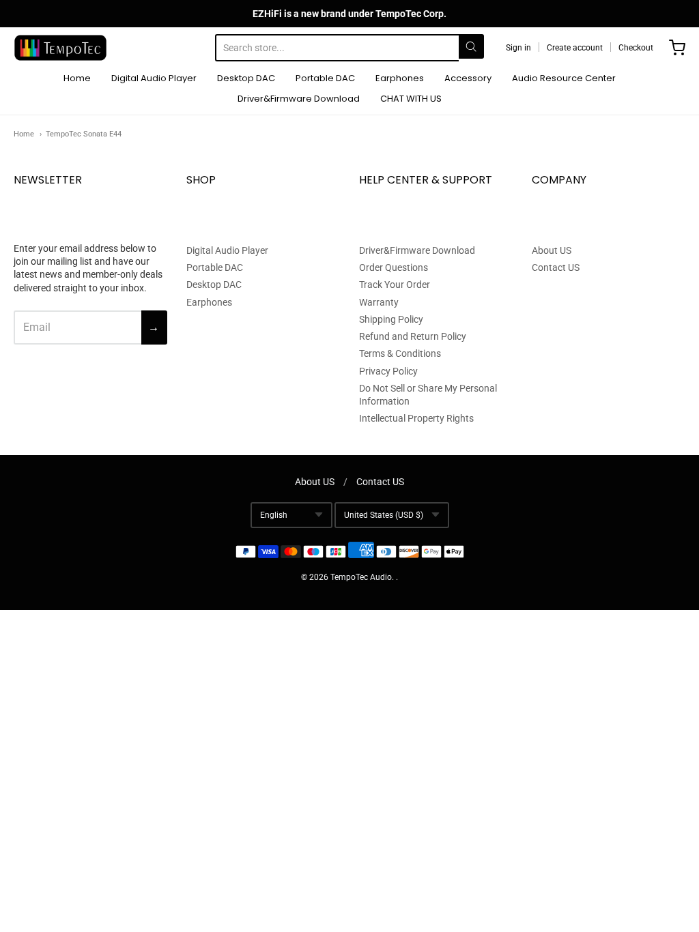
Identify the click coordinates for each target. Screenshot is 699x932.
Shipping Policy (391, 319)
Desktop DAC (246, 78)
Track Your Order (394, 284)
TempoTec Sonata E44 (84, 134)
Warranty (379, 302)
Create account (575, 48)
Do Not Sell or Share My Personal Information (428, 395)
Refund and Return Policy (412, 336)
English (273, 515)
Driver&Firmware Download (299, 98)
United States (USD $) (383, 515)
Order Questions (393, 267)
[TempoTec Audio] (60, 47)
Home (77, 78)
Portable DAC (325, 78)
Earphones (399, 78)
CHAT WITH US (411, 98)
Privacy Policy (388, 371)
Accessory (467, 78)
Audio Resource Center (564, 78)
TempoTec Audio (361, 577)
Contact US (556, 267)
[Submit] (471, 46)
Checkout (635, 48)
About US (551, 250)
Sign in (518, 48)
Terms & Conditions (400, 353)
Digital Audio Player (154, 78)
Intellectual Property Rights (416, 418)
